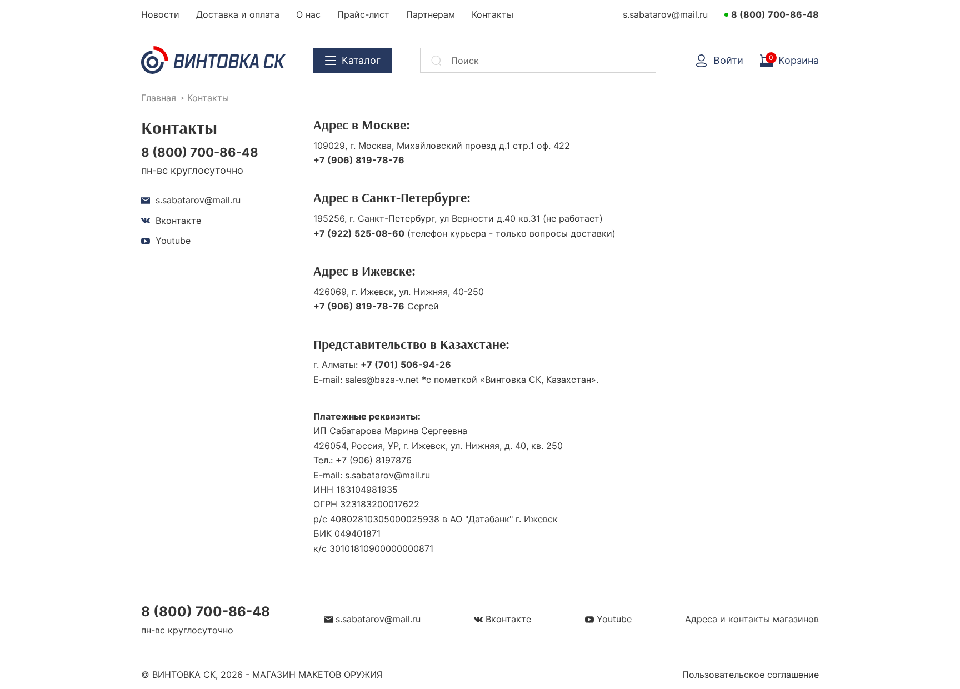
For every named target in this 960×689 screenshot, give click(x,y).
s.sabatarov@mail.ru (665, 14)
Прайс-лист (363, 14)
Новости (160, 14)
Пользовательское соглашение (750, 674)
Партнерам (430, 14)
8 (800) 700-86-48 (775, 14)
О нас (308, 14)
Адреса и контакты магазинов (752, 619)
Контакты (492, 14)
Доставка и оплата (237, 14)
